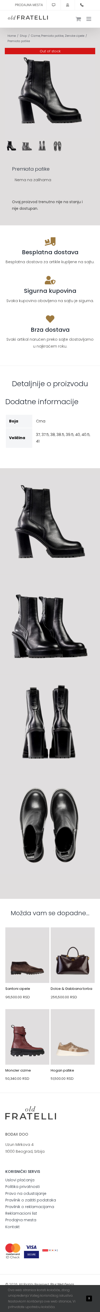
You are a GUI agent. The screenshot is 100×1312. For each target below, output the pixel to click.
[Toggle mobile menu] (89, 19)
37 (38, 434)
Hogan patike (62, 1070)
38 (52, 434)
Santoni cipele (17, 988)
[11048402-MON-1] (27, 1021)
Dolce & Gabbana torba (71, 988)
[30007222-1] (73, 939)
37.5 (45, 434)
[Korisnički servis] (54, 5)
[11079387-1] (73, 1021)
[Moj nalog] (68, 5)
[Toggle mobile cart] (78, 19)
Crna (40, 421)
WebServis (65, 1284)
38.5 (60, 434)
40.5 (86, 434)
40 (77, 434)
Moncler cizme (18, 1070)
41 (37, 441)
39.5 (70, 434)
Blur (53, 1284)
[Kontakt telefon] (82, 5)
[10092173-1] (27, 939)
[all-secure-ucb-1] (49, 1251)
